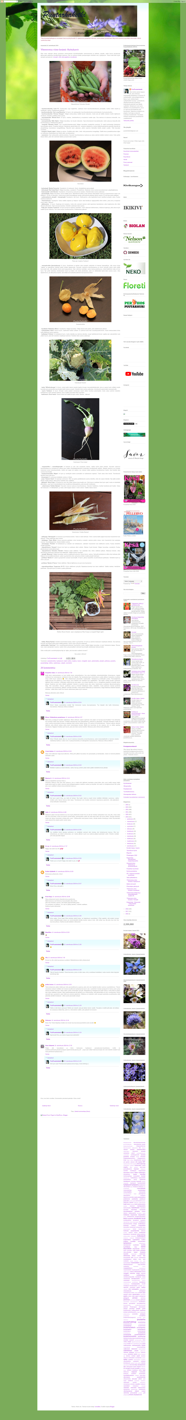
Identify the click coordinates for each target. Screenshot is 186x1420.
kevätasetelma (127, 1220)
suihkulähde (131, 1357)
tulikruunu (126, 1371)
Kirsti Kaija (48, 896)
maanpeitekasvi (128, 1268)
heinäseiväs (127, 1174)
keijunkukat (134, 1215)
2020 (127, 814)
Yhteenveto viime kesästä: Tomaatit (132, 899)
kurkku (69, 661)
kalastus (132, 1204)
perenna (143, 1298)
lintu (132, 1257)
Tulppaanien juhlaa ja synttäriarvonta (137, 604)
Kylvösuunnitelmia (132, 871)
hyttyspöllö (126, 1183)
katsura (125, 1213)
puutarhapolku (127, 1329)
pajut (144, 1292)
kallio (136, 1204)
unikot (140, 1379)
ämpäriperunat (138, 1394)
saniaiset (131, 1352)
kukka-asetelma (141, 1234)
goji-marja (142, 1167)
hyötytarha (135, 1185)
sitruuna (126, 1357)
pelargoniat (142, 1296)
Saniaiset (126, 165)
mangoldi (84, 661)
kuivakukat (133, 1234)
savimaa (125, 1354)
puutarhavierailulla (130, 1336)
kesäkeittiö (130, 1218)
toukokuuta (130, 836)
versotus (132, 1384)
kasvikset (142, 1207)
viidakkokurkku (134, 1389)
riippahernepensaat (136, 1341)
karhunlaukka (127, 1207)
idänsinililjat (127, 1186)
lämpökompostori (128, 1264)
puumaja (139, 1317)
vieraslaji (143, 1386)
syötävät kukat (134, 1363)
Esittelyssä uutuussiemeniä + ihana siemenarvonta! (138, 713)
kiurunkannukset (128, 1223)
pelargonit (126, 1298)
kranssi (131, 1232)
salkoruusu (142, 1350)
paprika (126, 1296)
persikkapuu (142, 1301)
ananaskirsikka (51, 661)
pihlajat (125, 1308)
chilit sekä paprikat (64, 57)
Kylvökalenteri (127, 783)
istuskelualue (141, 1190)
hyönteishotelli (141, 1183)
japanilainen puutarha (134, 1195)
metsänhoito (127, 1278)
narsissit (126, 1287)
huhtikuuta (130, 838)
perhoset (142, 1300)
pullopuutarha (127, 1314)
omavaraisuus (127, 1291)
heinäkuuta (130, 831)
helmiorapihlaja (128, 1176)
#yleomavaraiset (127, 1147)
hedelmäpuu (142, 1172)
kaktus (128, 1204)
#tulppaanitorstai (140, 1146)
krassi (135, 1232)
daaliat (140, 1162)
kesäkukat (74, 57)
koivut (134, 1229)
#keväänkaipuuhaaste (139, 1142)
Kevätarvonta (135, 685)
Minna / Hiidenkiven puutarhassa (55, 717)
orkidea (136, 1292)
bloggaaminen (141, 1158)
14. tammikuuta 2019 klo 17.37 (58, 846)
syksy (125, 1359)
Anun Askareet (49, 1045)
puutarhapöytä (141, 1331)
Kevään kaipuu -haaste (137, 698)
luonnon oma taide (139, 1261)
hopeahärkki (142, 1177)
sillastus (128, 1356)
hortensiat (142, 1179)
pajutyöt (126, 1294)
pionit (143, 1308)
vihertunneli (127, 1389)
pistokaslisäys (127, 1310)
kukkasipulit (141, 1236)
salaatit (63, 663)
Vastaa (47, 695)
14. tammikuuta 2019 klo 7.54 (63, 672)
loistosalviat (142, 1257)
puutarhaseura (127, 1332)
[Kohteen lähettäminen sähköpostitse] (67, 658)
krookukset (142, 1232)
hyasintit (138, 1181)
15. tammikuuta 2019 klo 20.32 (72, 795)
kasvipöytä (142, 1209)
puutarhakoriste (128, 1324)
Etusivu (80, 1105)
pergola (138, 1299)
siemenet (130, 1354)
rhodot (129, 1341)
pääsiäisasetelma (140, 1338)
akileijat (126, 1149)
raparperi (131, 1340)
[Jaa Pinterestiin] (74, 658)
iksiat (131, 1186)
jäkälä (134, 1200)
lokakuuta (130, 824)
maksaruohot (137, 1271)
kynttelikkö (136, 1245)
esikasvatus (138, 1165)
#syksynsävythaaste (128, 1146)
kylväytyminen (142, 1243)
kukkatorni (126, 1238)
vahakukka (136, 1380)
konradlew (97, 1406)
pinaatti (102, 661)
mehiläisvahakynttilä (129, 1276)
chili (136, 1162)
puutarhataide (127, 1334)
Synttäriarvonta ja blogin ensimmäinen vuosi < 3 (138, 672)
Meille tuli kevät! (131, 884)
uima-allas (142, 1375)
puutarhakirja (141, 1322)
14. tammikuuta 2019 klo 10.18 (62, 751)
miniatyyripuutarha (136, 1280)
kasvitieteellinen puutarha (132, 1211)
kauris (144, 1213)
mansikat (132, 1273)
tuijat (144, 1370)
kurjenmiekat (127, 1239)
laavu (125, 1250)
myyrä (144, 1285)
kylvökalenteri (127, 1245)
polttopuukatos (135, 1310)
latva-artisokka (127, 1252)
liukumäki (136, 1257)
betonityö (142, 1156)
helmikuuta (130, 843)
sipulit (138, 1356)
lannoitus (129, 1250)
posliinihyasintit (132, 1312)
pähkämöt (126, 1338)
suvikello (143, 1357)
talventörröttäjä (133, 1364)
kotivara (143, 1230)
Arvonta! (133, 632)
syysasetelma (127, 1361)
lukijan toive (137, 1259)
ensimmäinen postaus (129, 1165)
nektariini (125, 1289)
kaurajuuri (139, 1213)
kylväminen (127, 1243)
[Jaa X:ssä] (71, 658)
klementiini (126, 1227)
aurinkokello (126, 1154)
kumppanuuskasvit (140, 1238)
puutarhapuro (127, 1331)
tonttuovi (129, 1370)
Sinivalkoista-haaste (137, 659)
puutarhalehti (141, 1325)
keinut (125, 1216)
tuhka (140, 1370)
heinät (135, 1174)
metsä (143, 1276)
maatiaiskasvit (142, 1268)
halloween (143, 1169)
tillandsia (143, 1366)
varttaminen (142, 1382)
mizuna (143, 1280)
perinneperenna (134, 1301)
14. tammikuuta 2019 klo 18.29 (64, 871)
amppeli (132, 1149)
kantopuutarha (141, 1206)
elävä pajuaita (133, 1163)
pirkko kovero (49, 984)
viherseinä (133, 1387)
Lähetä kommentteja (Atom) (82, 1111)
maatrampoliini (136, 1269)
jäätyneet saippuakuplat (139, 1202)
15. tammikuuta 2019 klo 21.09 (72, 969)
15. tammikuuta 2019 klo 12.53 (62, 984)
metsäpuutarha (135, 1278)
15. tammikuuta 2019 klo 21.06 (72, 916)
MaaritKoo (48, 932)
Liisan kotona (49, 751)
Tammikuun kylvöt (132, 850)
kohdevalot (133, 1227)
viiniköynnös (142, 1389)
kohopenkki (139, 1227)
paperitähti (143, 1294)
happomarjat (142, 1170)
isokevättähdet (141, 1188)
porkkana (107, 661)
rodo (132, 1343)
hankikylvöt (133, 1170)
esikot (143, 1165)
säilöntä (143, 1363)
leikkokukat (127, 1255)
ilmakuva (141, 1186)
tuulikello (137, 1375)
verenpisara (127, 1384)
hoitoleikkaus (134, 1177)
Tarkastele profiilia (129, 120)
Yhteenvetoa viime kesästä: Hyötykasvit (133, 880)
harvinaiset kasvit (129, 1172)
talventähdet (126, 1364)
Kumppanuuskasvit (130, 746)
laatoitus (143, 1248)
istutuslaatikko (128, 1192)
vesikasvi (142, 1384)
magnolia (142, 1269)
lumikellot (126, 1261)
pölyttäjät (126, 1340)
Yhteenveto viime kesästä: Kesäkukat (133, 889)
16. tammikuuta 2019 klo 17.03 (63, 1045)
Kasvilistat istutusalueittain (131, 151)
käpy (135, 1246)
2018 (127, 909)
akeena (143, 1147)
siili (124, 1356)
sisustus (143, 1356)
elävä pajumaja (141, 1163)
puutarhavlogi (141, 1336)
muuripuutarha (133, 1285)
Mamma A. (48, 778)
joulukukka (135, 1199)
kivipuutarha (142, 1225)
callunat (132, 1162)
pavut (137, 1296)
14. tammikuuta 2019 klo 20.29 (60, 932)
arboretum (135, 1151)
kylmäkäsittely (141, 1241)
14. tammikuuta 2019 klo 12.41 (61, 778)
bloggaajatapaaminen (129, 1158)
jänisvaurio (139, 1200)
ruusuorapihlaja (141, 1347)
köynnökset (127, 1248)
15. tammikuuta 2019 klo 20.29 (72, 765)
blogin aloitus (130, 1160)
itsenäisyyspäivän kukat (130, 1193)
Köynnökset (127, 157)
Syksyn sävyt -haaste (137, 727)
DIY (144, 1162)
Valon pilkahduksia (132, 877)
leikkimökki (142, 1254)
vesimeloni (69, 663)
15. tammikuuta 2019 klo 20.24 (72, 702)
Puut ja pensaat (128, 162)
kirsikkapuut (142, 1222)
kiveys (135, 1223)
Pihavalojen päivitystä (133, 886)
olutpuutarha (142, 1289)
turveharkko (142, 1373)
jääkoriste (126, 1202)
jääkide (143, 1200)
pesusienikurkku (127, 1305)
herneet (143, 1176)
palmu (130, 1294)
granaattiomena (128, 1169)
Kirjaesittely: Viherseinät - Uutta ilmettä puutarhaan (133, 904)
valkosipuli (126, 1382)
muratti (143, 1283)
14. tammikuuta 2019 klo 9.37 (74, 717)
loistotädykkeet (127, 1259)
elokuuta (129, 829)
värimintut (126, 1393)
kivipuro (134, 1225)
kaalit (65, 661)
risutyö (128, 1343)
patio (133, 1296)
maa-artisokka (141, 1264)
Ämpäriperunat (128, 789)
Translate (137, 583)
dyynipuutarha (127, 1163)
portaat (125, 1312)
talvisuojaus (130, 1366)
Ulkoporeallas (127, 786)
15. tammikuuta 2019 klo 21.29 (72, 1005)
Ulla (46, 957)
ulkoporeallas (127, 1378)
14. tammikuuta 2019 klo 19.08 (61, 896)
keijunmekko (141, 1215)
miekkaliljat (126, 1280)
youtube (140, 1392)
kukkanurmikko (127, 1236)
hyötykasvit (60, 661)
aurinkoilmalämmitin (141, 1153)
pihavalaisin (142, 1307)
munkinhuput (126, 1283)
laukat (135, 1252)
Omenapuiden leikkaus (130, 794)
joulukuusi (142, 1199)
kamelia (125, 1206)
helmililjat (142, 1174)
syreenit (130, 1359)
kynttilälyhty (127, 1247)
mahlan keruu (127, 1271)
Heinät (125, 159)
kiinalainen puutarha (139, 1220)
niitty (129, 1289)
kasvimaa (134, 1209)
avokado (132, 1156)
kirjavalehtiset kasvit (128, 1222)
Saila (46, 812)
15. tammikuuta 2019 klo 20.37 (72, 883)
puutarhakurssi (142, 1324)
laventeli (126, 1254)
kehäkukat (126, 1215)
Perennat (126, 154)
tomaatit (55, 57)
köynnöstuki (136, 1248)
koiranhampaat (127, 1229)
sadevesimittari (142, 1348)
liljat (144, 1255)
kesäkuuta (130, 833)
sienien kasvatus (141, 1354)
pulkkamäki (142, 1312)
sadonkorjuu (56, 663)
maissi (79, 661)
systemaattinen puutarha (139, 1359)
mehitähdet (138, 1276)
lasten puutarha (140, 1250)
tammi (134, 1366)
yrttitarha (130, 1394)
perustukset (132, 1303)
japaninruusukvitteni (129, 1197)
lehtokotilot (133, 1254)
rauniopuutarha (138, 1340)
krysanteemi (127, 1234)
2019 (127, 817)
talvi (125, 1366)
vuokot (143, 1391)
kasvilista (126, 1209)
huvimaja (133, 1181)
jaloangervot (142, 1193)
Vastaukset (50, 699)
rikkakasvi (143, 1341)
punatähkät (142, 1315)
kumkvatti (132, 1238)
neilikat (143, 1287)
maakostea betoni (139, 1266)
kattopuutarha (132, 1213)
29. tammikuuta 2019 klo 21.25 (72, 1061)
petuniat (126, 1307)
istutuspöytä (142, 1192)
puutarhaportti (141, 1329)
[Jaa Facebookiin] (73, 658)
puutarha (113, 661)
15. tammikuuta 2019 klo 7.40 (56, 957)
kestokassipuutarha (140, 1216)
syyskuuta (130, 826)
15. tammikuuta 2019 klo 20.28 (72, 736)
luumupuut (142, 1262)
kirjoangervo (136, 1222)
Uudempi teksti (46, 1105)
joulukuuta (130, 819)
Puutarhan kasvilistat (132, 868)
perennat (127, 1300)
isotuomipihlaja (128, 1190)
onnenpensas (127, 1292)
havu (136, 1172)
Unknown (48, 1020)
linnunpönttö (127, 1257)
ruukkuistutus (127, 1345)
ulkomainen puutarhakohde (134, 1377)
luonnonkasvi (127, 1262)
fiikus (131, 1167)
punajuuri (142, 1314)
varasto (135, 1382)
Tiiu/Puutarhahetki (55, 702)
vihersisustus (141, 1387)
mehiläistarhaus (140, 1275)
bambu (137, 1156)
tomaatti (132, 1368)
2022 (127, 809)
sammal (126, 1352)
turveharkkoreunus (129, 1375)
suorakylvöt (138, 1357)
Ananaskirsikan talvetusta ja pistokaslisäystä (132, 865)
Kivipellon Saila (50, 672)
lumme (131, 1261)
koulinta (125, 1232)
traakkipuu (135, 1370)
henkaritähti (136, 1176)
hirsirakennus (126, 1177)
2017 (127, 911)
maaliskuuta (130, 841)
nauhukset (132, 1287)
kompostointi (142, 1229)
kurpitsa (74, 661)
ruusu (143, 1345)
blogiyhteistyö (137, 1160)
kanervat (132, 1206)
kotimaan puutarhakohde (131, 1230)
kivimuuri (126, 1225)
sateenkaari (137, 1352)
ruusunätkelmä (127, 1347)
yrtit (144, 1393)
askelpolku (126, 1153)
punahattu (135, 1314)
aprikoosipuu (126, 1151)
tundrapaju (142, 1371)
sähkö (139, 1363)
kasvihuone (136, 1208)
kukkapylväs (133, 1236)
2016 (127, 914)
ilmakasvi (135, 1186)
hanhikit (126, 1170)
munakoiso (142, 1282)
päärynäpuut (132, 1338)
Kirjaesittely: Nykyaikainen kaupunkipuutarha (132, 859)
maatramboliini (127, 1269)
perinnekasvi (126, 1301)
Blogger (112, 1406)
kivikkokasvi (141, 1223)
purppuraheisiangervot (130, 1317)
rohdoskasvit (136, 1343)
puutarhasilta (141, 1333)
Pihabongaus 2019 (132, 855)
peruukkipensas (141, 1303)
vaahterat (130, 1380)
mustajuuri (126, 1285)
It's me (47, 846)
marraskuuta (130, 821)
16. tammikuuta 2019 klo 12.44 (60, 1020)
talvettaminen (141, 1364)
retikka (51, 663)
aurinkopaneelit (135, 1154)
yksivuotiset (133, 1393)
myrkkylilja (140, 1285)
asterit (133, 1153)
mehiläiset (126, 1275)
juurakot (131, 1200)
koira (144, 1227)
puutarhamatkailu (129, 1327)
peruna (125, 1303)
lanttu (134, 1250)
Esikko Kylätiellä (50, 871)
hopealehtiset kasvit (130, 1179)
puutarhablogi (44, 663)
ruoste (140, 1343)
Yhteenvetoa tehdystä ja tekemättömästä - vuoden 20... (133, 894)
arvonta (143, 1151)
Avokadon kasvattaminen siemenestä (134, 797)
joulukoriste (127, 1199)
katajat (143, 1211)
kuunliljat (132, 1241)
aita (140, 1147)
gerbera (136, 1167)
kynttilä (143, 1245)
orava (132, 1292)
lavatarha (142, 1252)
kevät (143, 1218)
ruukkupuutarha (136, 1345)
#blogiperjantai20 (127, 1142)
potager (138, 1312)
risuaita (125, 1343)
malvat (143, 1271)
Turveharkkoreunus (129, 791)
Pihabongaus (133, 1307)
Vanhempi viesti (114, 1105)
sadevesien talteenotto (130, 1349)
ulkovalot (134, 1379)
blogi (125, 1160)
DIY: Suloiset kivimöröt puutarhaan (133, 874)
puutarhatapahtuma (140, 1334)
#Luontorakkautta (127, 1144)
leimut (133, 1255)
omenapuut (142, 1291)
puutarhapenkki (141, 1327)
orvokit (140, 1292)
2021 (127, 812)
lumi (144, 1259)
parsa (129, 1296)
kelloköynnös (130, 1216)
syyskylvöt (136, 1361)
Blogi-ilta (129, 853)
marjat (138, 1273)
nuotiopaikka (135, 1289)
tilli (124, 1368)
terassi (139, 1366)
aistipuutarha (135, 1147)
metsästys (143, 1278)
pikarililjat (131, 1308)
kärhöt (143, 1247)
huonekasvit (127, 1181)
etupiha (126, 1167)
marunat (143, 1273)
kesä (125, 1218)
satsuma (143, 1352)
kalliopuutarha (141, 1204)
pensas (134, 1298)
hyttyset (143, 1181)
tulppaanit (134, 1372)
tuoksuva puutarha (130, 1373)
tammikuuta (130, 846)
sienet (135, 1354)
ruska (143, 1343)
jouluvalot (126, 1200)
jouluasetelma (141, 1197)
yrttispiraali (126, 1394)
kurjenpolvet (136, 1239)
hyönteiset (133, 1183)
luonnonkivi (135, 1263)
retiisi (144, 1340)
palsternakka (95, 661)
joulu (136, 1197)
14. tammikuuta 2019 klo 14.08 (57, 812)
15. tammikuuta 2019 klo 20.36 (72, 829)
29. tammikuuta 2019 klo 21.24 (72, 1032)
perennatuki (133, 1299)
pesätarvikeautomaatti (140, 1305)
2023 (127, 807)
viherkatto (126, 1387)
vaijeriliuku (143, 1380)
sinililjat (133, 1356)
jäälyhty (131, 1202)
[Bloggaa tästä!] (69, 658)
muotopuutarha (135, 1284)
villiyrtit (137, 1391)
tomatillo (137, 1368)
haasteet (136, 1169)
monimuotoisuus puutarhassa (131, 1282)
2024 (127, 804)
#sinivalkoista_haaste (139, 1144)
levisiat (139, 1255)
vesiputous (135, 1386)
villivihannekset (128, 1391)
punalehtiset (126, 1315)
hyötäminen (142, 1185)
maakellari (126, 1266)
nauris (89, 661)
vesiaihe (137, 1384)
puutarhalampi (127, 1325)
